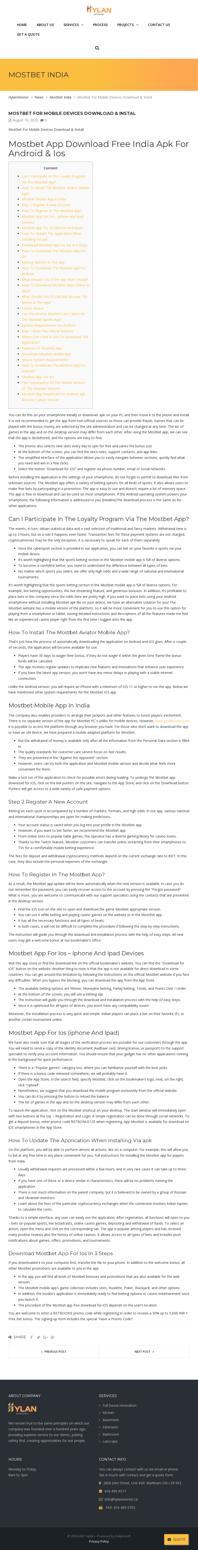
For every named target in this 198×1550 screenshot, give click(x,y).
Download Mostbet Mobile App (46, 354)
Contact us (159, 24)
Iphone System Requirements (45, 359)
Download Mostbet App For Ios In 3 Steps (55, 245)
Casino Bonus (32, 308)
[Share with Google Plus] (45, 1337)
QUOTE (179, 1539)
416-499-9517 (115, 1491)
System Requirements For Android (48, 325)
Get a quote (28, 34)
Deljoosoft (123, 1536)
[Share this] (31, 1337)
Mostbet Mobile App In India (44, 199)
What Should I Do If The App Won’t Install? (55, 279)
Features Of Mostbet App (42, 348)
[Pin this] (52, 1337)
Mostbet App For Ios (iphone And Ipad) (52, 227)
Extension (110, 1427)
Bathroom (111, 1434)
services (71, 24)
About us (45, 24)
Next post (142, 1352)
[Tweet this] (38, 1337)
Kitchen (108, 1412)
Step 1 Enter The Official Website (47, 331)
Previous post (55, 1352)
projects (125, 24)
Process (100, 24)
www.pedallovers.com (172, 721)
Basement (111, 1420)
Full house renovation (119, 1405)
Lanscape (110, 1441)
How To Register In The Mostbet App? (52, 210)
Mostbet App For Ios (38, 377)
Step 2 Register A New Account (46, 205)
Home (22, 24)
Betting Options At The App (43, 262)
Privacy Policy (99, 1541)
